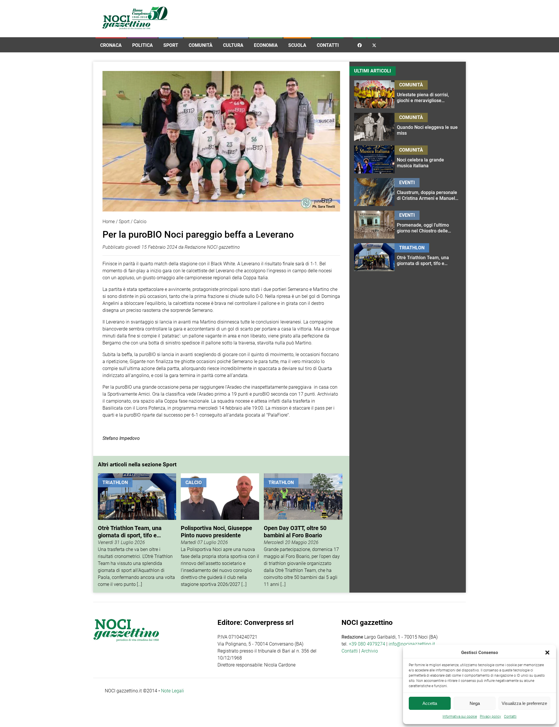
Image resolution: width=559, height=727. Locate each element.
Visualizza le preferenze (524, 703)
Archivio (369, 651)
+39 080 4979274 (367, 644)
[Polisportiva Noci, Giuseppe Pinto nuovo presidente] (220, 530)
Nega (475, 703)
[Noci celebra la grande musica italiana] (428, 159)
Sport (170, 45)
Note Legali (172, 691)
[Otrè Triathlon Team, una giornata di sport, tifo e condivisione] (137, 530)
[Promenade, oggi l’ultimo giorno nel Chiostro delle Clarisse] (428, 225)
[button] (547, 652)
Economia (266, 45)
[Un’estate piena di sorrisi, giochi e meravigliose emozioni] (428, 94)
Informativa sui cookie (460, 716)
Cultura (233, 45)
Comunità (201, 45)
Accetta (429, 703)
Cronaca (111, 45)
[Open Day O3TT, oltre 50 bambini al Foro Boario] (303, 530)
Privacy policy (490, 716)
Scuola (297, 45)
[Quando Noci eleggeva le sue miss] (428, 127)
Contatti (328, 45)
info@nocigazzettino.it (412, 644)
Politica (142, 45)
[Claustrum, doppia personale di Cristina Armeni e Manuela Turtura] (428, 192)
